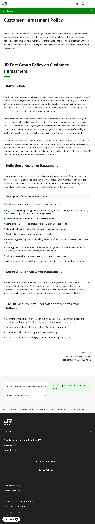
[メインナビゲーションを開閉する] (91, 4)
